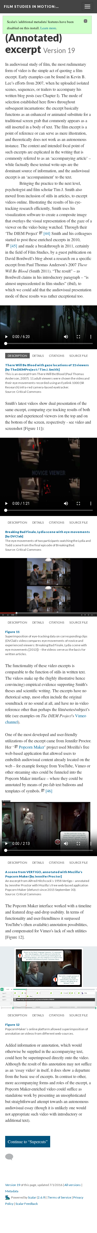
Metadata (11, 1191)
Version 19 (12, 1185)
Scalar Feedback (27, 1204)
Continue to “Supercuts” (28, 1141)
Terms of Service (59, 1197)
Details (38, 356)
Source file (78, 356)
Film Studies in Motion (31, 6)
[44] (46, 233)
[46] (49, 790)
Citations (56, 356)
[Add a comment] (11, 1157)
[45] (13, 245)
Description (17, 356)
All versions (72, 1185)
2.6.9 (41, 1197)
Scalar (32, 1197)
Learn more (48, 28)
